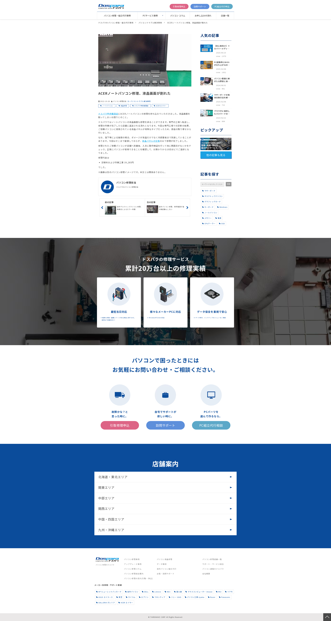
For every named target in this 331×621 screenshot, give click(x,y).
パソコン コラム (177, 15)
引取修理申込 (179, 6)
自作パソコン (132, 591)
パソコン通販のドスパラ (213, 569)
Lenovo (157, 591)
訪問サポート (200, 6)
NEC (168, 591)
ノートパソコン (107, 106)
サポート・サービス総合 (213, 564)
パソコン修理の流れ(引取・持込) (138, 578)
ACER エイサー (161, 106)
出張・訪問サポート (165, 573)
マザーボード (209, 190)
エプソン (144, 597)
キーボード (209, 207)
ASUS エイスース (105, 597)
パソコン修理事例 (132, 559)
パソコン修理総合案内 (134, 573)
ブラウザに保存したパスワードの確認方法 (222, 112)
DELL (146, 591)
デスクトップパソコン (213, 196)
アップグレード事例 (133, 564)
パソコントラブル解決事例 (150, 22)
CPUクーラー (209, 223)
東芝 (120, 597)
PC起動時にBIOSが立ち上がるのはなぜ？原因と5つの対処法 (222, 63)
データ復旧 (162, 564)
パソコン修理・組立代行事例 (117, 15)
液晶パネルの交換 (151, 140)
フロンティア (159, 597)
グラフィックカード (212, 201)
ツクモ (230, 591)
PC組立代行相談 (211, 425)
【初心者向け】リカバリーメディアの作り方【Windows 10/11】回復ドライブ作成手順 (222, 47)
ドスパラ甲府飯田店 (141, 106)
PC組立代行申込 (222, 6)
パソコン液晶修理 (164, 559)
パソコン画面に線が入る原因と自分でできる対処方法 (222, 80)
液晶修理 (124, 106)
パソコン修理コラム (133, 569)
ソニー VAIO (176, 597)
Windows (223, 207)
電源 (219, 218)
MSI (219, 591)
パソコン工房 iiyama (195, 597)
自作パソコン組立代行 (166, 569)
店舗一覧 (225, 15)
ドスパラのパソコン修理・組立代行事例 (115, 22)
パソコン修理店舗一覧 (212, 559)
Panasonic (225, 597)
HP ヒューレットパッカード (110, 591)
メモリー (208, 218)
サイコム (131, 597)
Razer (213, 597)
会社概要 (206, 573)
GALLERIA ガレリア (106, 602)
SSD (223, 223)
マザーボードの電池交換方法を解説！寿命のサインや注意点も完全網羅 (222, 96)
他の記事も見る (215, 155)
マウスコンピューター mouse (200, 591)
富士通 (179, 591)
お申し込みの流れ (203, 15)
